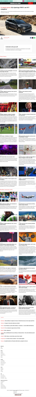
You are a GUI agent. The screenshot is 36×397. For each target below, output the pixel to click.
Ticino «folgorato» (6, 330)
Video (1, 347)
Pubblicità (2, 352)
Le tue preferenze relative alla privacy (18, 393)
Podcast (2, 348)
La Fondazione (2, 381)
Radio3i (2, 383)
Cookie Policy (15, 392)
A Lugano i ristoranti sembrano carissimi (10, 323)
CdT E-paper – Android (4, 378)
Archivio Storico (3, 361)
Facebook (2, 368)
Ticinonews (2, 384)
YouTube (2, 371)
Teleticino (2, 382)
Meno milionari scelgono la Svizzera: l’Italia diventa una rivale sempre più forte (17, 320)
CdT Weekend (2, 360)
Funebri (2, 357)
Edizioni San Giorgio (3, 362)
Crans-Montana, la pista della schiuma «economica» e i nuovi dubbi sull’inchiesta (17, 325)
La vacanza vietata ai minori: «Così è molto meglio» (12, 338)
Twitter (2, 370)
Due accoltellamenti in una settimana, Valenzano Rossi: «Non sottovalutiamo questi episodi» (18, 333)
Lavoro (1, 356)
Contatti (2, 351)
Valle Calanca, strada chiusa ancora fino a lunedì (11, 336)
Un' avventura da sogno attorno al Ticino (10, 327)
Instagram (2, 369)
